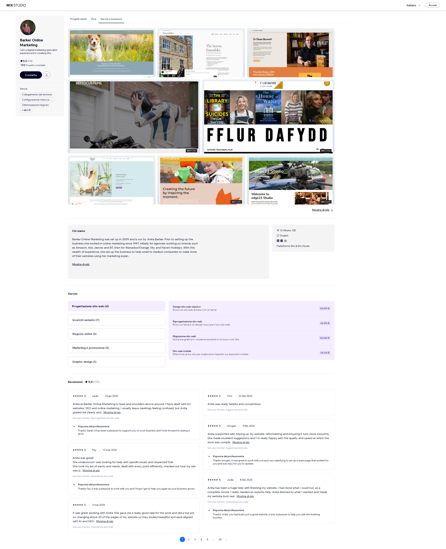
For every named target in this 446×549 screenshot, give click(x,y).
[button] (111, 52)
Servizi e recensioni (111, 19)
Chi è (93, 19)
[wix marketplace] (16, 5)
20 (220, 539)
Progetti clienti (78, 19)
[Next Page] (226, 539)
